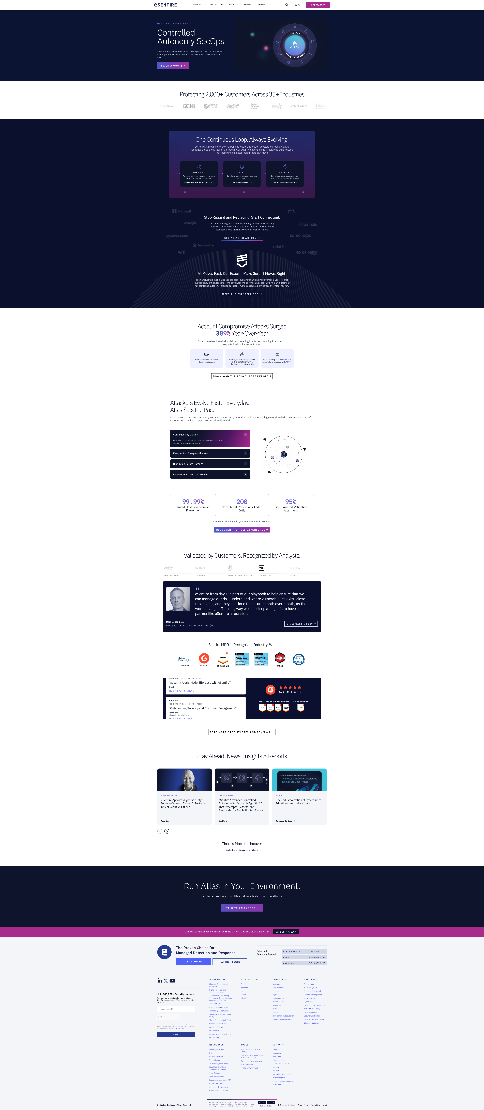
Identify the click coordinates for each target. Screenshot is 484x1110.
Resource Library (216, 1054)
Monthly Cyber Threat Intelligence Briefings (217, 1066)
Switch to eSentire (216, 1074)
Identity (244, 996)
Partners (276, 1069)
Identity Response (311, 1021)
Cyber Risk (308, 1000)
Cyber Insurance (310, 1010)
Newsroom (277, 1054)
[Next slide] (166, 829)
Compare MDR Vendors (218, 1085)
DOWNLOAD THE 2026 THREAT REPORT (241, 376)
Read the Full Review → (181, 676)
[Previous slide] (159, 829)
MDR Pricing (214, 1036)
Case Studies (214, 1071)
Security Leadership (312, 1014)
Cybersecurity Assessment (251, 1059)
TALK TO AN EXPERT (241, 906)
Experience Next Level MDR (220, 1078)
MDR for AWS (214, 1029)
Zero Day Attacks (310, 996)
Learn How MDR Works (241, 182)
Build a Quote (171, 65)
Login (297, 4)
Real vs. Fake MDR (216, 1081)
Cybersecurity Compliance (314, 1003)
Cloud (243, 993)
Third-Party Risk (310, 985)
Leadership (277, 1051)
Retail (275, 1007)
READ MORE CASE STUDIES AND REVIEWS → (242, 730)
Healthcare (277, 1003)
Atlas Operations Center (218, 1005)
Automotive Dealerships (282, 1017)
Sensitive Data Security (313, 989)
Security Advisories (217, 1047)
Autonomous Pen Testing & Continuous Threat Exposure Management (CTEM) (220, 996)
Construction (278, 985)
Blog (254, 848)
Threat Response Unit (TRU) (220, 1018)
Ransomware (309, 982)
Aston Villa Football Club (282, 1061)
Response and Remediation (220, 1032)
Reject (271, 1103)
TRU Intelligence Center (219, 1061)
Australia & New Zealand (282, 1072)
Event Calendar (278, 1058)
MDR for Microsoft (216, 1025)
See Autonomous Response (284, 182)
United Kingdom (279, 1076)
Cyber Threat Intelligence (314, 1017)
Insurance (277, 982)
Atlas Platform (215, 1002)
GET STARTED (193, 959)
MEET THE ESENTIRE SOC (240, 294)
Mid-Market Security (312, 1007)
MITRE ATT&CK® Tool (249, 1066)
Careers (276, 1065)
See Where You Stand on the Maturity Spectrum (252, 1054)
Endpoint (244, 982)
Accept (262, 1103)
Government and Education (283, 1014)
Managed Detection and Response (218, 983)
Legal (275, 993)
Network (244, 985)
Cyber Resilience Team (218, 1022)
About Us (276, 1047)
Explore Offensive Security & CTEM (198, 182)
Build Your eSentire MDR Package (250, 1048)
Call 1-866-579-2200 (286, 929)
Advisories (230, 848)
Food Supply (277, 1010)
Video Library (214, 1058)
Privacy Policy (266, 1106)
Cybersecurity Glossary (218, 1088)
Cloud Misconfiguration (313, 993)
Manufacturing (278, 996)
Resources (243, 848)
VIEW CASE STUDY (300, 621)
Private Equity (278, 1000)
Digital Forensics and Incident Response (217, 989)
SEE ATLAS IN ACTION (240, 237)
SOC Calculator (247, 1062)
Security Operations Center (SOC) (220, 1013)
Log (242, 989)
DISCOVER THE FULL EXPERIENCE (240, 529)
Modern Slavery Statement (283, 1079)
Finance (276, 989)
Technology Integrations (219, 1009)
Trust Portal (277, 1083)
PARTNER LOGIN (230, 959)
